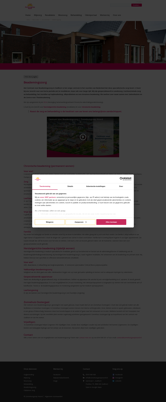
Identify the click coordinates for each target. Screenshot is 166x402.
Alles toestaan (111, 222)
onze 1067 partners (48, 197)
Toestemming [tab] (45, 186)
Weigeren (49, 222)
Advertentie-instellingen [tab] (95, 186)
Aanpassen (79, 222)
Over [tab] (121, 186)
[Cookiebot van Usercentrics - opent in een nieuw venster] (121, 178)
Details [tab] (70, 186)
